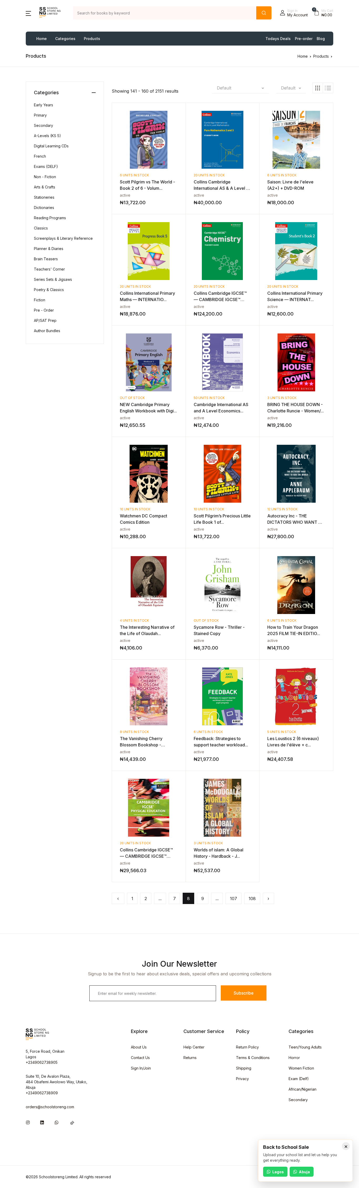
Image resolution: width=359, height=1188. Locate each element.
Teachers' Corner (49, 269)
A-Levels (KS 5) (47, 135)
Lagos (278, 1172)
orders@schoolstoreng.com (50, 1107)
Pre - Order (44, 310)
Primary (40, 115)
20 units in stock (209, 175)
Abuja (304, 1172)
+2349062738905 (42, 1062)
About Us (139, 1047)
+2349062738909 (42, 1093)
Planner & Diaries (48, 248)
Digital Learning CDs (51, 146)
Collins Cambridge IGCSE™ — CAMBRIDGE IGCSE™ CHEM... (220, 299)
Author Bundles (47, 330)
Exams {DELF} (46, 166)
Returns (190, 1057)
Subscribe (244, 993)
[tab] (318, 88)
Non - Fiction (45, 176)
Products (92, 38)
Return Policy (247, 1047)
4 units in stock (134, 620)
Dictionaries (44, 207)
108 (252, 898)
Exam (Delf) (299, 1078)
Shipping (243, 1068)
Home (41, 38)
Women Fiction (301, 1068)
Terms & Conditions (253, 1057)
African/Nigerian (302, 1089)
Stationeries (44, 197)
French (40, 156)
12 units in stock (282, 509)
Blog (321, 38)
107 (233, 898)
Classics (41, 228)
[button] (28, 13)
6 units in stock (134, 175)
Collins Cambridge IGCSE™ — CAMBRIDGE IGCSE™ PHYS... (146, 856)
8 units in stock (134, 732)
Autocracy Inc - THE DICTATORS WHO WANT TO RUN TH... (296, 522)
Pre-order (303, 38)
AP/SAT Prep (45, 320)
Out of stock (132, 398)
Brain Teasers (46, 259)
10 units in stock (135, 509)
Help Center (193, 1047)
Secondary (43, 125)
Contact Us (140, 1057)
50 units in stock (209, 398)
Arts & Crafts (44, 187)
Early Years (43, 105)
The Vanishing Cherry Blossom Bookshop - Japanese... (141, 745)
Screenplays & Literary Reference (63, 238)
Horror (294, 1057)
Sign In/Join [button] (141, 1068)
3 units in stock (281, 398)
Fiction (39, 300)
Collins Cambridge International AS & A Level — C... (222, 188)
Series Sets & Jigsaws (53, 279)
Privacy (242, 1078)
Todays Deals (278, 38)
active (125, 195)
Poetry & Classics (49, 289)
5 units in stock (281, 732)
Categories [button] (65, 38)
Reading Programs (50, 218)
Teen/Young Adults (305, 1047)
